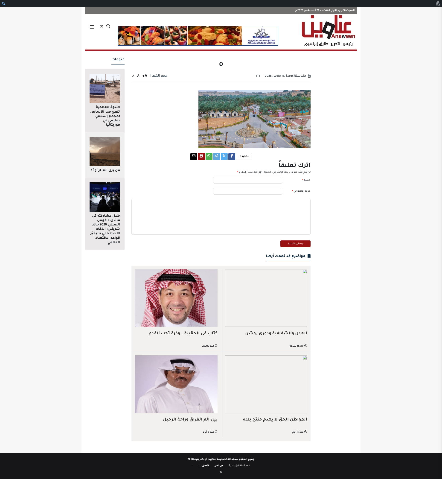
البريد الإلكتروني (301, 191)
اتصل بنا (203, 465)
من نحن (219, 465)
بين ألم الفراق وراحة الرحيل (190, 420)
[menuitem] (438, 3)
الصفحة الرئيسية (239, 465)
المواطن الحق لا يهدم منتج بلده (275, 420)
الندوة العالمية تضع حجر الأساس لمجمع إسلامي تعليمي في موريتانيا (105, 116)
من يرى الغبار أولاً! (105, 170)
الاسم (306, 180)
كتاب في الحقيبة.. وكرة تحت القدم (183, 333)
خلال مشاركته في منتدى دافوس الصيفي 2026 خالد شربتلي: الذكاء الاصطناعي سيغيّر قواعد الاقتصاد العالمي (105, 229)
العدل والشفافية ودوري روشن (276, 333)
